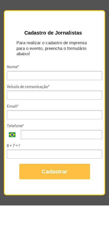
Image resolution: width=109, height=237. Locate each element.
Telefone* (15, 125)
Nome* (13, 66)
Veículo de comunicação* (28, 86)
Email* (13, 106)
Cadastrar (54, 171)
